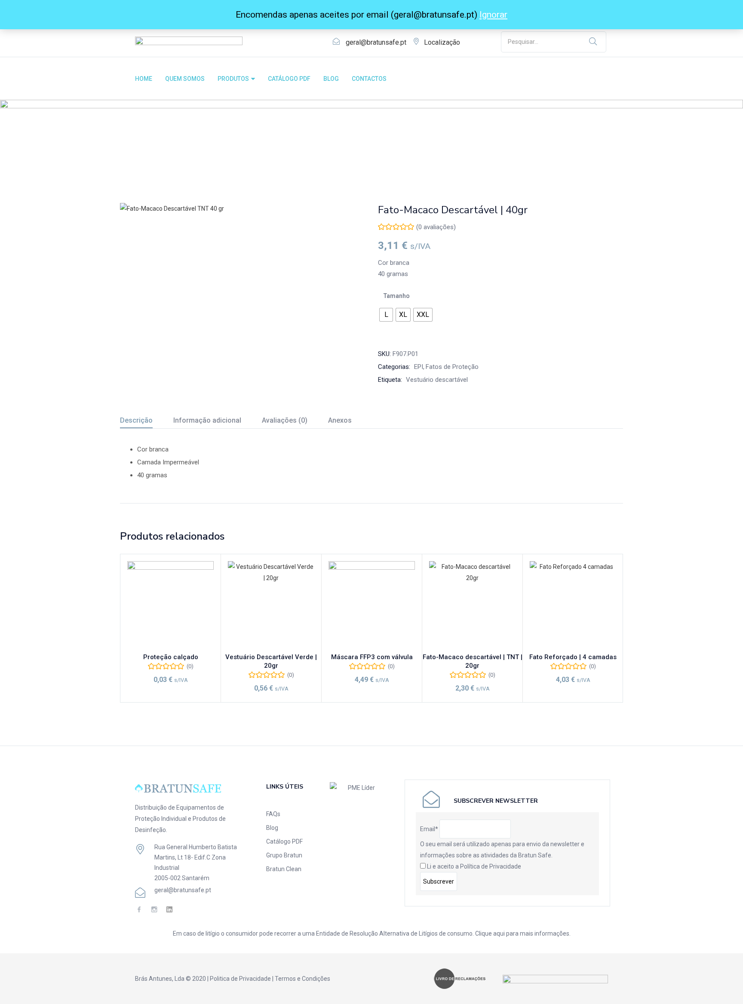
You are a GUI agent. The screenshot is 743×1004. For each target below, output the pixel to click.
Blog (272, 827)
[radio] (386, 314)
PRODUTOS (234, 78)
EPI (146, 147)
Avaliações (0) (284, 420)
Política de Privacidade (490, 866)
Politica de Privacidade (240, 978)
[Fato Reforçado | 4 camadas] (573, 604)
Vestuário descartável (437, 380)
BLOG (331, 78)
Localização (442, 42)
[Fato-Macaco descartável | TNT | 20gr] (472, 604)
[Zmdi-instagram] (154, 910)
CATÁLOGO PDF (289, 78)
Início (127, 147)
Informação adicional (207, 420)
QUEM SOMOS (185, 78)
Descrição (136, 420)
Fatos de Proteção (184, 147)
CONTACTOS (369, 78)
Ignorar (493, 14)
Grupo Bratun (284, 855)
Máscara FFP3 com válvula (372, 657)
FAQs (273, 814)
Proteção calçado (170, 657)
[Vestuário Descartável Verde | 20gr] (271, 604)
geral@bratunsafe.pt (376, 42)
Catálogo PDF (284, 841)
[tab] (146, 421)
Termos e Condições (302, 978)
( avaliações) (436, 227)
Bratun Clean (283, 869)
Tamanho (397, 295)
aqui (499, 933)
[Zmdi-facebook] (139, 910)
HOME (143, 78)
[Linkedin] (169, 910)
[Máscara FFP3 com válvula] (372, 604)
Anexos (340, 420)
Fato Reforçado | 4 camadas (573, 657)
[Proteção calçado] (170, 604)
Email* (429, 829)
